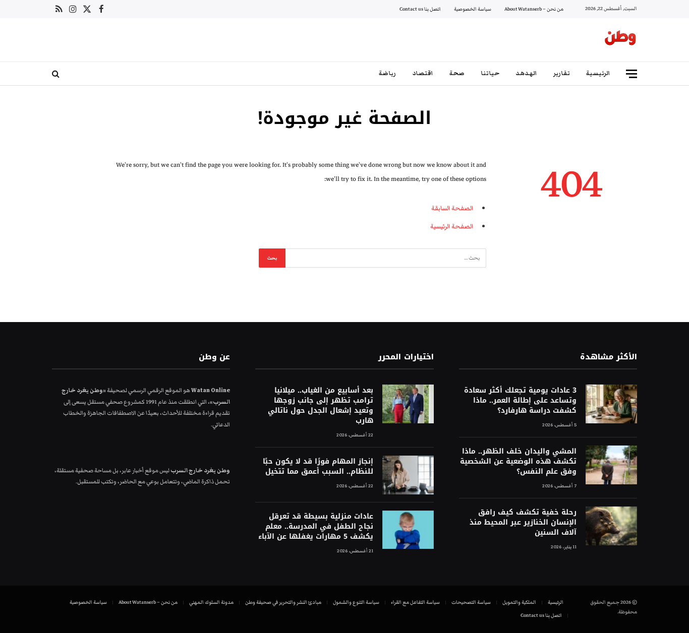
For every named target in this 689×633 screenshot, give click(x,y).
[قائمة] (631, 73)
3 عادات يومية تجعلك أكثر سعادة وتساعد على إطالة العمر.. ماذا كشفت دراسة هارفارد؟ (520, 401)
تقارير (561, 73)
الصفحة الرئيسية (451, 226)
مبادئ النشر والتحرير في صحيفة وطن (283, 602)
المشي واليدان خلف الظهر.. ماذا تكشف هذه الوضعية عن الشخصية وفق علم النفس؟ (518, 462)
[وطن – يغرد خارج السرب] (620, 39)
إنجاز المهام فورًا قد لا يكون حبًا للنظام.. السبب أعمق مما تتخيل (318, 467)
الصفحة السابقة (452, 208)
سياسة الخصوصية (472, 9)
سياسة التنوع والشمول (356, 602)
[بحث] (57, 73)
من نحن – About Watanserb (533, 9)
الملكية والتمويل (519, 602)
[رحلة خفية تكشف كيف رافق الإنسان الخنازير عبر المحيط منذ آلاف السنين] (611, 526)
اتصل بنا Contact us (420, 9)
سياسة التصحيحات (471, 602)
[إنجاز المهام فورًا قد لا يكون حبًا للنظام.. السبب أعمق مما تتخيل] (408, 475)
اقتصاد (422, 73)
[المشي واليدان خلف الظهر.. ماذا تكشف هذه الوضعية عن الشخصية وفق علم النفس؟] (611, 465)
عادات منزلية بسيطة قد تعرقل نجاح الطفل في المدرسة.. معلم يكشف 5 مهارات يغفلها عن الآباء (315, 527)
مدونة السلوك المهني (211, 602)
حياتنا (490, 73)
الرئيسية (598, 73)
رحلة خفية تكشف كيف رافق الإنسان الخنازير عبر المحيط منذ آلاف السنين (523, 523)
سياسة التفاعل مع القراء (415, 602)
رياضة (387, 73)
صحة (457, 73)
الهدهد (526, 73)
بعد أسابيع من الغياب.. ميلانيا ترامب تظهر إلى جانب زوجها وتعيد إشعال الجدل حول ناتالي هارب (320, 406)
